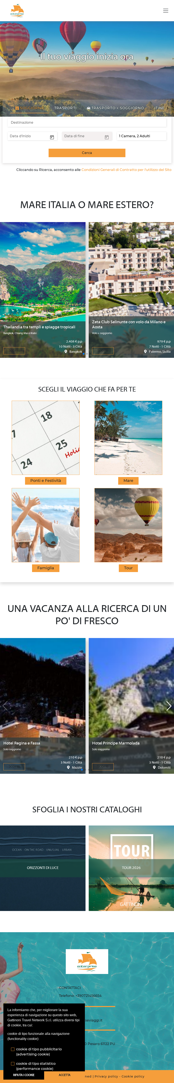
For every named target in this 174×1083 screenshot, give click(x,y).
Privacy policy (106, 1076)
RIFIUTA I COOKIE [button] (23, 1075)
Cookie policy (133, 1076)
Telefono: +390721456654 (80, 996)
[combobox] (87, 122)
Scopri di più (43, 829)
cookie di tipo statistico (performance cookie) (36, 1066)
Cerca (87, 153)
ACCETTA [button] (64, 1075)
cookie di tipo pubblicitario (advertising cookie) (39, 1051)
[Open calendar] (52, 137)
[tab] (29, 108)
